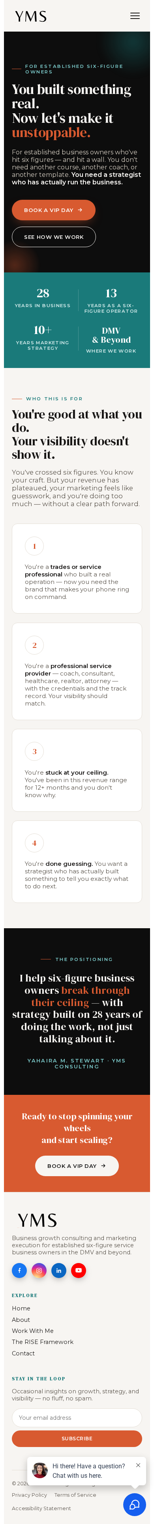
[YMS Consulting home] (31, 16)
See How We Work (53, 237)
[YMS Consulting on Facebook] (19, 1270)
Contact (23, 1353)
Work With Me (33, 1330)
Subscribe (77, 1438)
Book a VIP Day (48, 210)
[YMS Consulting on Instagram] (39, 1270)
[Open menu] (135, 15)
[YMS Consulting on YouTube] (78, 1270)
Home (21, 1308)
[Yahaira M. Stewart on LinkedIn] (58, 1270)
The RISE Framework (42, 1342)
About (21, 1319)
